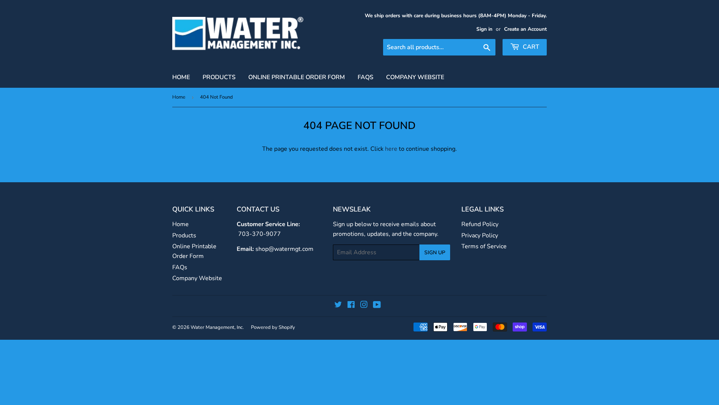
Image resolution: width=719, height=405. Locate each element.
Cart (530, 47)
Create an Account (525, 29)
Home (181, 77)
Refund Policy (479, 224)
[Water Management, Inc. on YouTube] (377, 306)
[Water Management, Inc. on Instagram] (364, 306)
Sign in (484, 29)
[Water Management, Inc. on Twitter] (338, 306)
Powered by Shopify (273, 327)
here (391, 149)
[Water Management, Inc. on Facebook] (351, 306)
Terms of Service (484, 246)
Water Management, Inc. (217, 327)
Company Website (415, 77)
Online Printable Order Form (296, 77)
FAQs (365, 77)
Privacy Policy (479, 235)
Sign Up (434, 252)
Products (219, 77)
